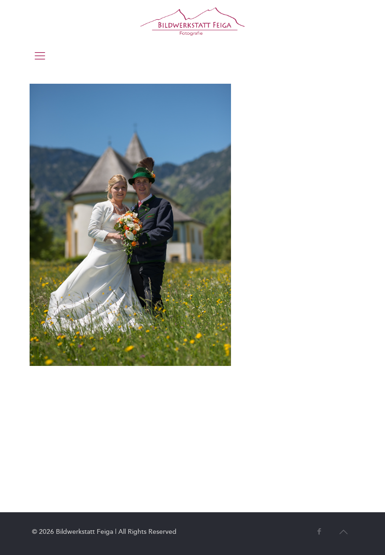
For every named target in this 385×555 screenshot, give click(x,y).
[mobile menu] (40, 56)
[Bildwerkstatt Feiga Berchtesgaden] (192, 21)
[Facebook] (319, 531)
